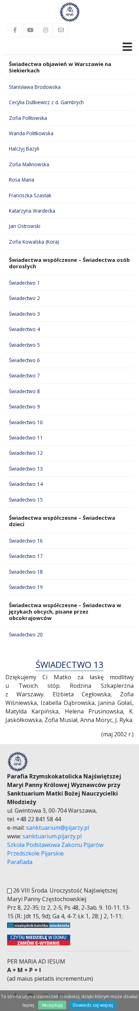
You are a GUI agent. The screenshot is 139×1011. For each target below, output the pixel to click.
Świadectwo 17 (26, 556)
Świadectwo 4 (24, 329)
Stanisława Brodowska (35, 86)
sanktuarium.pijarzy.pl (52, 836)
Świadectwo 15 (26, 499)
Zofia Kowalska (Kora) (34, 241)
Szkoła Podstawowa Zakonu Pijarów (55, 845)
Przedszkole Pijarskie (35, 853)
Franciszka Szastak (30, 195)
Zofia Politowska (28, 118)
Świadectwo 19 (26, 587)
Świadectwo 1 (24, 282)
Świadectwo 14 (26, 484)
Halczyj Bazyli (24, 148)
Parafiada (19, 862)
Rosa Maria (21, 179)
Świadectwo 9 (24, 406)
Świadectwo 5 (24, 344)
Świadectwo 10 (26, 422)
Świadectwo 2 (24, 298)
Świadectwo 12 (26, 452)
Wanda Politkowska (31, 133)
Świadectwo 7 (24, 375)
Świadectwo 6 (24, 360)
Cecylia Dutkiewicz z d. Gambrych (46, 102)
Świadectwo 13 (26, 468)
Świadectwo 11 (26, 437)
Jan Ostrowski (24, 226)
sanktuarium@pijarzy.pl (57, 828)
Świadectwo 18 (26, 571)
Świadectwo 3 (24, 313)
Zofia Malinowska (29, 164)
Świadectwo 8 (24, 391)
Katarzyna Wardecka (32, 210)
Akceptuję (52, 1005)
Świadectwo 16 (26, 540)
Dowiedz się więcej (93, 1005)
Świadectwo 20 (26, 634)
